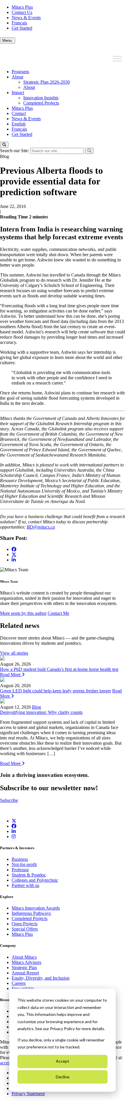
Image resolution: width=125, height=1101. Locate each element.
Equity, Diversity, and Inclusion (40, 978)
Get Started (22, 28)
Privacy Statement (28, 1093)
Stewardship (23, 988)
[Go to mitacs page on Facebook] (14, 549)
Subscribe (9, 800)
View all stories (14, 653)
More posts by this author (23, 613)
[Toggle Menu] (117, 58)
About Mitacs (24, 957)
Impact (18, 92)
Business (20, 859)
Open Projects (25, 923)
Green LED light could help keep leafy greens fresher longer (55, 690)
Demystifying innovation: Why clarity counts (41, 712)
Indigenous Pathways (31, 913)
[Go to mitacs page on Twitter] (14, 554)
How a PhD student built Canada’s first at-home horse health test (59, 669)
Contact (19, 113)
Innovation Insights (40, 97)
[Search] (4, 145)
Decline (62, 1076)
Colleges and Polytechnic (35, 880)
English (19, 123)
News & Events (26, 17)
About (17, 76)
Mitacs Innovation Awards (36, 908)
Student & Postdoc (29, 874)
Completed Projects (41, 102)
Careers (19, 983)
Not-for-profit (24, 864)
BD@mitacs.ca (41, 527)
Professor (20, 869)
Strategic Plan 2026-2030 (46, 82)
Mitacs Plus (22, 7)
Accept (62, 1061)
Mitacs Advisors (26, 962)
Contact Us (22, 12)
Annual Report (25, 972)
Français (19, 22)
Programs (20, 71)
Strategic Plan (24, 967)
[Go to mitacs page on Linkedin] (14, 559)
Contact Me (58, 613)
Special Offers (25, 928)
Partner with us (25, 885)
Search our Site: (15, 150)
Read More (11, 674)
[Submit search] (89, 151)
